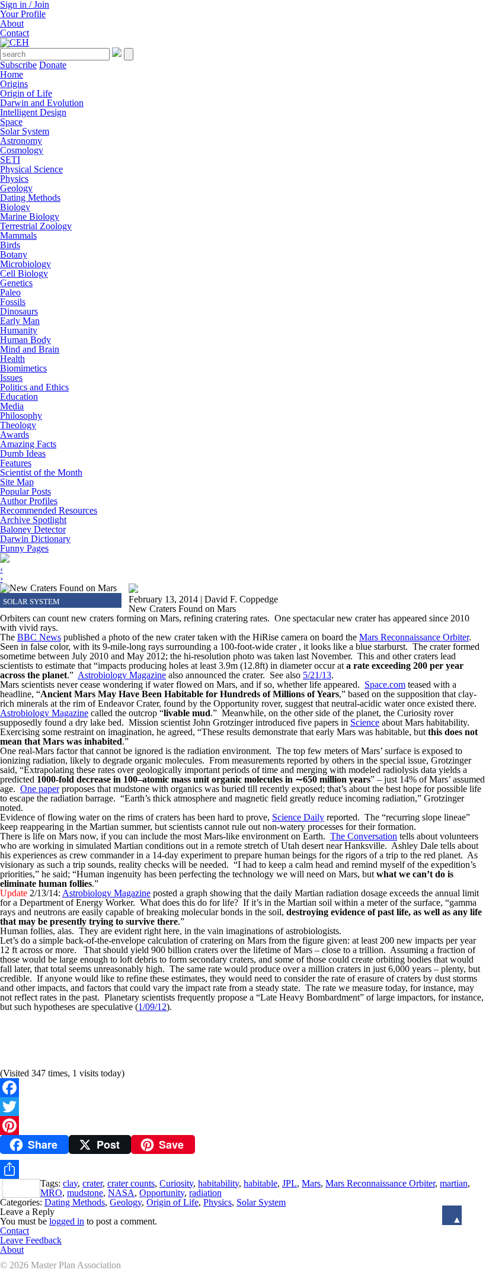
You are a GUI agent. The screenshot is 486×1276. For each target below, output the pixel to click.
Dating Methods (30, 198)
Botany (13, 254)
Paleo (10, 292)
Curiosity (176, 1183)
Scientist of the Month (41, 472)
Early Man (20, 321)
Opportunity (161, 1193)
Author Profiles (28, 501)
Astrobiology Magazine (122, 675)
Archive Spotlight (33, 520)
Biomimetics (23, 368)
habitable (260, 1183)
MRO (51, 1193)
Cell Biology (24, 273)
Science (364, 722)
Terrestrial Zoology (36, 226)
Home (11, 74)
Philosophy (21, 416)
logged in (66, 1221)
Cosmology (21, 150)
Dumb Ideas (23, 453)
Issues (11, 378)
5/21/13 (317, 675)
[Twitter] (243, 1106)
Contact (14, 33)
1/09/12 (152, 1007)
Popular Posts (25, 491)
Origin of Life (26, 93)
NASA (121, 1193)
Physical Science (31, 169)
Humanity (18, 330)
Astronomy (21, 141)
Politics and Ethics (34, 387)
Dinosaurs (19, 311)
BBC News (39, 637)
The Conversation (363, 836)
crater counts (131, 1183)
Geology (16, 188)
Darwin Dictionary (35, 539)
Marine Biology (29, 216)
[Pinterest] (243, 1125)
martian (454, 1183)
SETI (10, 160)
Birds (10, 245)
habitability (218, 1183)
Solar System (24, 131)
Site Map (17, 482)
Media (12, 406)
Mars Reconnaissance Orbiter (414, 637)
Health (12, 359)
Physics (14, 179)
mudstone (85, 1193)
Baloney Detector (33, 529)
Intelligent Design (33, 112)
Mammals (18, 235)
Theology (18, 425)
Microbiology (25, 264)
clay (70, 1183)
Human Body (25, 340)
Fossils (12, 302)
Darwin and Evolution (42, 103)
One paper (39, 789)
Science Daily (298, 817)
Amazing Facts (28, 444)
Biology (15, 207)
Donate (52, 65)
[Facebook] (243, 1087)
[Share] (243, 1169)
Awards (14, 434)
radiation (205, 1193)
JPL (289, 1183)
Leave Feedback (31, 1240)
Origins (14, 84)
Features (15, 463)
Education (19, 397)
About (12, 23)
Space (11, 122)
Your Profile (23, 14)
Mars (311, 1183)
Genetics (16, 283)
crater (92, 1183)
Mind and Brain (29, 349)
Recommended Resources (48, 510)
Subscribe (18, 65)
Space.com (384, 684)
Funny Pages (24, 548)
